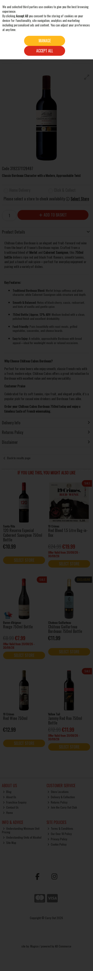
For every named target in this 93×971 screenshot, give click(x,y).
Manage (45, 40)
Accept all (44, 51)
